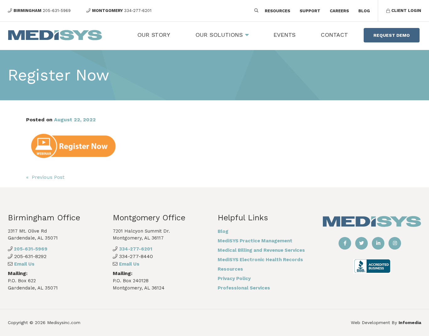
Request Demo (391, 35)
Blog (364, 10)
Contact (334, 34)
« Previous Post (45, 177)
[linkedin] (378, 243)
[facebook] (345, 243)
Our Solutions (219, 34)
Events (285, 34)
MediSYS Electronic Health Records (260, 259)
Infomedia (410, 322)
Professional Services (244, 288)
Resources (277, 10)
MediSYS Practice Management (255, 241)
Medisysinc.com (63, 322)
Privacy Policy (234, 278)
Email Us (24, 264)
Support (310, 10)
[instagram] (394, 243)
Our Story (153, 34)
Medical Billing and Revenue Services (261, 250)
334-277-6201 (135, 249)
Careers (339, 10)
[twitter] (361, 243)
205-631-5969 (30, 249)
